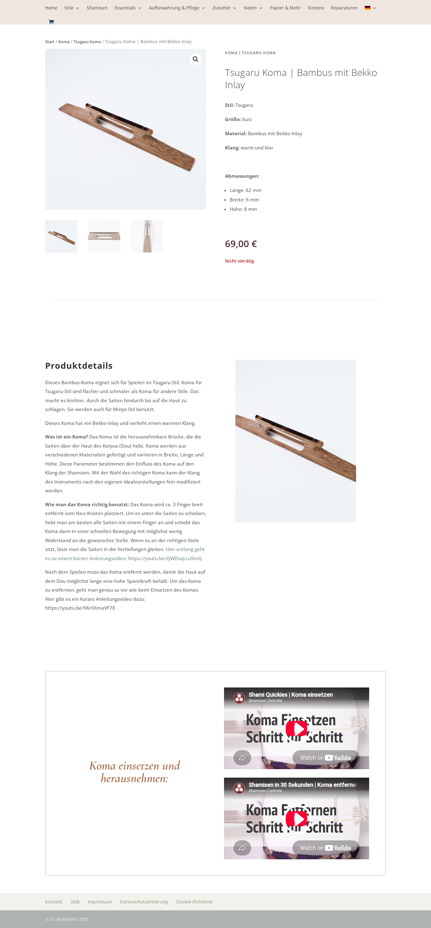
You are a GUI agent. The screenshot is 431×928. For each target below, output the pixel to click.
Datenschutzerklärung (144, 902)
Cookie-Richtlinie (194, 902)
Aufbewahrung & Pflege (174, 8)
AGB (75, 902)
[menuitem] (371, 12)
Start (49, 41)
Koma (63, 41)
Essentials (125, 8)
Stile (69, 8)
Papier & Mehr (285, 8)
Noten (250, 8)
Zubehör (222, 8)
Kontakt (53, 902)
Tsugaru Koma (87, 41)
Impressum (100, 902)
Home (51, 8)
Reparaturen (344, 8)
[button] (195, 59)
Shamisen (97, 8)
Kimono (316, 8)
